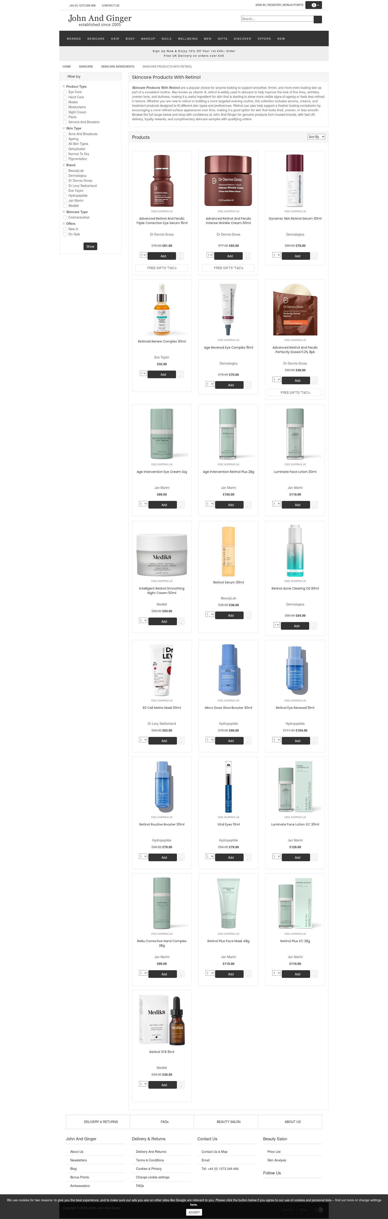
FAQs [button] (164, 1121)
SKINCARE (96, 38)
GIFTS (223, 38)
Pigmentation (77, 159)
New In (73, 229)
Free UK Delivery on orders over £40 (194, 55)
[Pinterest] (306, 1184)
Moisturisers (77, 107)
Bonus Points (293, 5)
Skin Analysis (276, 1160)
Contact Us (110, 5)
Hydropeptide (78, 196)
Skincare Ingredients (117, 66)
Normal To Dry (78, 154)
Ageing (73, 139)
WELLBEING (188, 38)
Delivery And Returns (151, 1151)
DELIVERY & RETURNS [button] (100, 1121)
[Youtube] (278, 1184)
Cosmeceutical (78, 217)
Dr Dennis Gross (80, 181)
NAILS (167, 38)
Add (163, 256)
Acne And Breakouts (82, 134)
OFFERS (264, 38)
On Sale (74, 234)
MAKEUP (148, 38)
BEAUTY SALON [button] (228, 1121)
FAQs (140, 1185)
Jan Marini (75, 201)
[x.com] (287, 1184)
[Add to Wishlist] (180, 256)
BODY (130, 38)
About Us (76, 1151)
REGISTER (274, 5)
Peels (72, 117)
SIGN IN (260, 5)
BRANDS (74, 38)
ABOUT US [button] (292, 1121)
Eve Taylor (76, 191)
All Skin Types (78, 144)
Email (205, 1160)
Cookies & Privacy (149, 1168)
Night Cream (77, 112)
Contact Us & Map (214, 1151)
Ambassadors (80, 1185)
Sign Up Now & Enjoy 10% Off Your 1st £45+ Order (194, 51)
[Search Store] (318, 19)
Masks (73, 102)
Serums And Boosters (83, 122)
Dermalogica (77, 176)
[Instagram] (297, 1184)
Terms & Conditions (150, 1160)
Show (90, 246)
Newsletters (78, 1160)
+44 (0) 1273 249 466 (82, 5)
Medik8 (73, 206)
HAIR (115, 38)
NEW (281, 38)
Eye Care (75, 92)
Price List (273, 1151)
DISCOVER (242, 38)
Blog (73, 1168)
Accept (194, 1212)
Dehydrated (76, 149)
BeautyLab (76, 171)
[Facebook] (269, 1184)
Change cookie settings (152, 1177)
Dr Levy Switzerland (82, 186)
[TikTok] (315, 1184)
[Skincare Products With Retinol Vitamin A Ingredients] (99, 20)
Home (67, 66)
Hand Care (76, 97)
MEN (208, 38)
